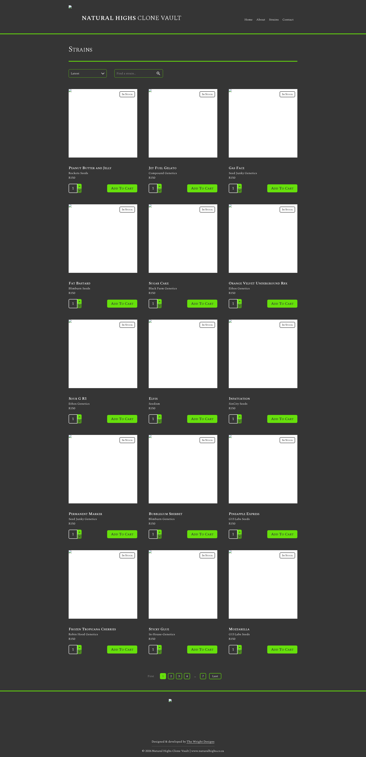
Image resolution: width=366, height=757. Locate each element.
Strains (274, 19)
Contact (288, 19)
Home (249, 19)
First (151, 676)
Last (215, 676)
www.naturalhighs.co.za (207, 751)
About (260, 19)
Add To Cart (122, 188)
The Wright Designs (200, 741)
